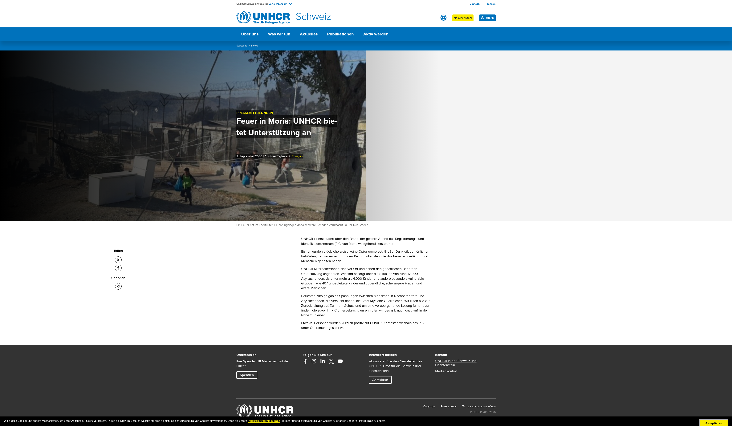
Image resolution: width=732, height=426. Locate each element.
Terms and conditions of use (479, 406)
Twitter (331, 361)
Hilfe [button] (490, 18)
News (254, 45)
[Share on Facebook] (118, 268)
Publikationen (340, 34)
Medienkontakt (446, 371)
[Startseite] (263, 18)
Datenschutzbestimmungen (264, 421)
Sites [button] (443, 17)
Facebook (305, 361)
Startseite (241, 45)
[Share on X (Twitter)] (118, 259)
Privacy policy (449, 406)
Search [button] (431, 17)
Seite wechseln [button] (278, 4)
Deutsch (475, 4)
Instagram (313, 361)
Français (491, 4)
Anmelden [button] (380, 379)
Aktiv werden (375, 34)
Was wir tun (279, 34)
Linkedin (322, 361)
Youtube (340, 361)
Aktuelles (309, 34)
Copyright (429, 406)
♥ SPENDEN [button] (464, 17)
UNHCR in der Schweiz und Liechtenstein (456, 363)
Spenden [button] (248, 374)
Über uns (249, 34)
